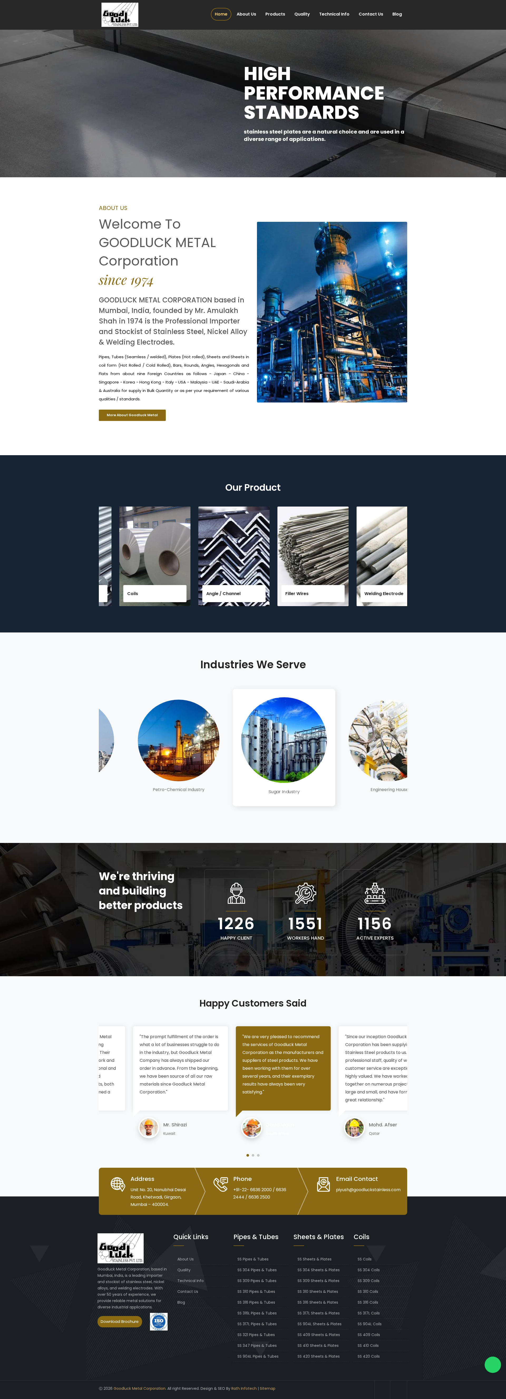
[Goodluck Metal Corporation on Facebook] (382, 1390)
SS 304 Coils (369, 1270)
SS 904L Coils (370, 1324)
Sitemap (267, 1388)
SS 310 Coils (368, 1291)
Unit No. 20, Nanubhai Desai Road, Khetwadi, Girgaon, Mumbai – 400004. (158, 1197)
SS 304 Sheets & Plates (319, 1270)
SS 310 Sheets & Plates (318, 1291)
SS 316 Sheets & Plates (318, 1302)
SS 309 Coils (369, 1280)
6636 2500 (259, 1197)
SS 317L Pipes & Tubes (257, 1324)
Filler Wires (245, 594)
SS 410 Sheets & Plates (318, 1345)
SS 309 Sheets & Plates (318, 1280)
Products (275, 14)
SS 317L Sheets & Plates (319, 1313)
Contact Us (371, 14)
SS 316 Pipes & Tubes (256, 1302)
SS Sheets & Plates (315, 1259)
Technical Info (334, 14)
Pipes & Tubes (407, 594)
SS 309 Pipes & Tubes (256, 1280)
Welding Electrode (332, 594)
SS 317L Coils (369, 1313)
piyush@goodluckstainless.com (368, 1190)
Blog (397, 14)
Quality (302, 14)
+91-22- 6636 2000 (252, 1190)
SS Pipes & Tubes (253, 1259)
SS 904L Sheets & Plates (320, 1324)
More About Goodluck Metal (132, 415)
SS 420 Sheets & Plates (319, 1356)
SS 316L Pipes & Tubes (257, 1313)
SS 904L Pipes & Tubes (258, 1356)
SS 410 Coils (368, 1345)
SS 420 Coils (369, 1356)
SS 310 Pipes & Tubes (256, 1291)
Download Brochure (120, 1321)
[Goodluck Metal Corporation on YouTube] (399, 1390)
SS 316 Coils (368, 1302)
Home (221, 14)
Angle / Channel (171, 594)
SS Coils (365, 1259)
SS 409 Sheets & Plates (319, 1334)
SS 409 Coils (369, 1334)
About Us (246, 14)
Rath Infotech (244, 1388)
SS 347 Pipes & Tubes (257, 1345)
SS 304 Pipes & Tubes (257, 1270)
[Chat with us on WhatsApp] (493, 1365)
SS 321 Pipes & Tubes (256, 1334)
